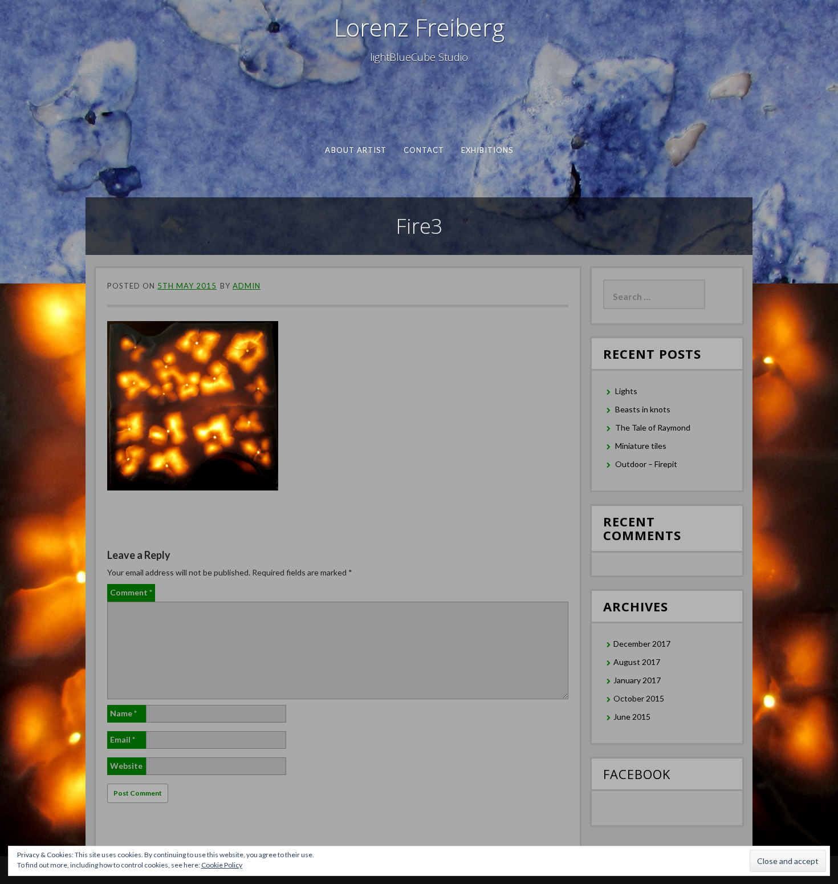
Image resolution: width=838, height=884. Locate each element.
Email (122, 739)
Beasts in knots (642, 409)
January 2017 (637, 680)
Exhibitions (487, 150)
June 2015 (631, 716)
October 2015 (638, 698)
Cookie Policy (221, 865)
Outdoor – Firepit (646, 464)
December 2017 (641, 643)
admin (247, 285)
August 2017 (636, 662)
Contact (423, 150)
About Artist (356, 150)
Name (123, 713)
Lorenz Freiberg (419, 27)
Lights (626, 391)
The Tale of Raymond (652, 427)
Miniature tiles (640, 446)
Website (126, 766)
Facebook (636, 773)
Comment (131, 592)
